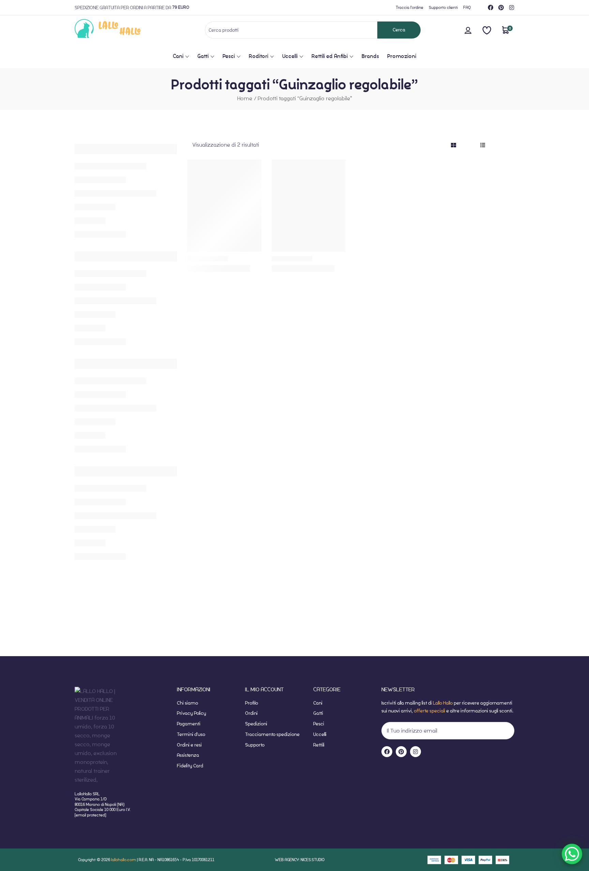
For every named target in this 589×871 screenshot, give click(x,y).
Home (244, 98)
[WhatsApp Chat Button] (572, 854)
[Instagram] (511, 7)
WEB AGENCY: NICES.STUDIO (299, 859)
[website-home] (119, 30)
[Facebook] (490, 7)
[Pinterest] (501, 7)
